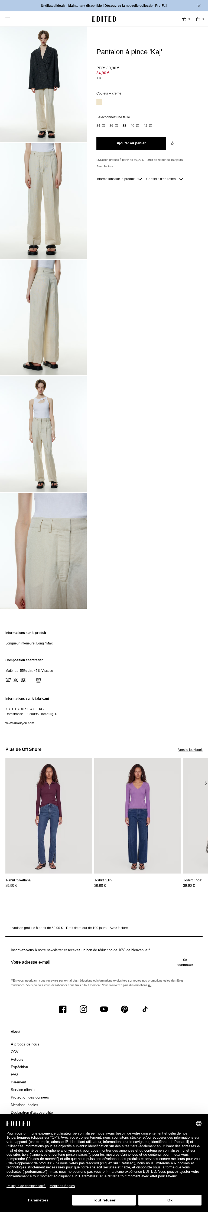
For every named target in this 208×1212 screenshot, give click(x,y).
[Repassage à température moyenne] (31, 680)
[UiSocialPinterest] (125, 1009)
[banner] (104, 5)
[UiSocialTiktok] (145, 1009)
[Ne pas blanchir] (15, 680)
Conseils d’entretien (161, 179)
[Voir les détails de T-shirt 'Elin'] (137, 816)
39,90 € (11, 885)
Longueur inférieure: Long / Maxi (29, 643)
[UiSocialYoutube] (104, 1009)
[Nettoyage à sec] (38, 680)
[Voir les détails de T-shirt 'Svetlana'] (48, 816)
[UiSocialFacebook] (63, 1009)
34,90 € (102, 73)
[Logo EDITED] (104, 19)
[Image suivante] (206, 783)
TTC (99, 78)
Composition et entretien (24, 660)
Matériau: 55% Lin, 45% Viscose (29, 671)
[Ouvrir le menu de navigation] (8, 19)
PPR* (107, 68)
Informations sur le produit (115, 179)
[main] (104, 678)
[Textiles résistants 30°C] (8, 680)
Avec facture (104, 166)
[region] (104, 638)
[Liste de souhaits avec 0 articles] (184, 19)
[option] (99, 102)
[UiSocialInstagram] (83, 1009)
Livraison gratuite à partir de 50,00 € (120, 159)
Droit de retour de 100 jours (165, 159)
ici (149, 985)
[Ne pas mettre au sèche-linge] (23, 680)
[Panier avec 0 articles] (198, 19)
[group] (104, 964)
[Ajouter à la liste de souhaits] (173, 143)
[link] (15, 1032)
